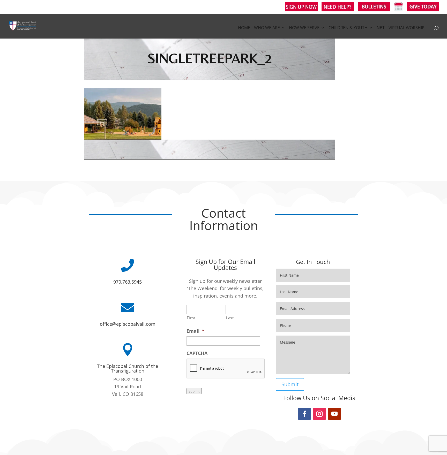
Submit (194, 391)
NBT (381, 28)
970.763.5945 (127, 282)
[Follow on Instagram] (319, 414)
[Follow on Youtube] (334, 414)
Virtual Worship (406, 28)
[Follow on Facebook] (304, 414)
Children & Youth (348, 28)
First (191, 317)
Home (244, 28)
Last (230, 317)
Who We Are (267, 28)
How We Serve (304, 28)
